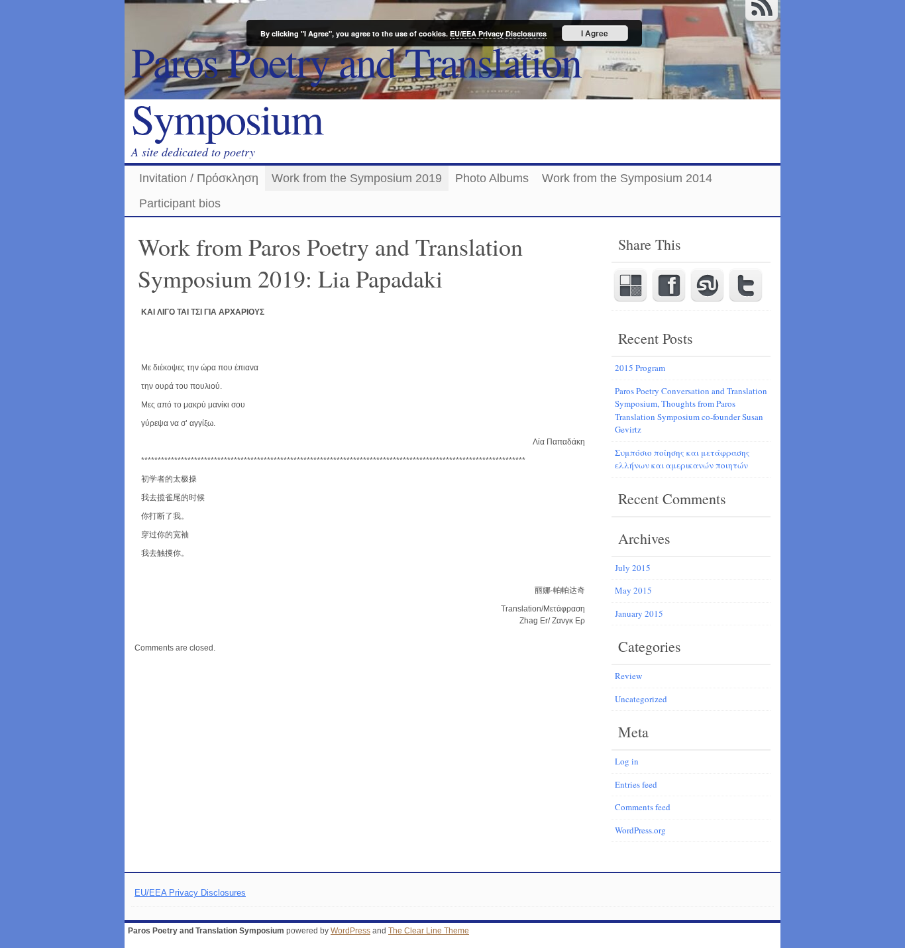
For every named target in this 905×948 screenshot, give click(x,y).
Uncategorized (641, 699)
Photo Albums (492, 178)
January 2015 (639, 613)
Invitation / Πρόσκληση (198, 178)
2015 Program (640, 368)
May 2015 (633, 590)
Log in (627, 761)
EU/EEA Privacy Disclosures (190, 893)
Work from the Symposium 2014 (627, 178)
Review (628, 676)
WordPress (350, 930)
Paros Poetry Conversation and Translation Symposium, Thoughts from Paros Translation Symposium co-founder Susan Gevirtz (691, 410)
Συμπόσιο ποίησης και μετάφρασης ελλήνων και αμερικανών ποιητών (682, 459)
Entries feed (636, 784)
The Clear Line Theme (428, 930)
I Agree (594, 33)
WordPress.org (640, 830)
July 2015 (633, 568)
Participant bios (180, 203)
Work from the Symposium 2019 (357, 178)
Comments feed (642, 807)
